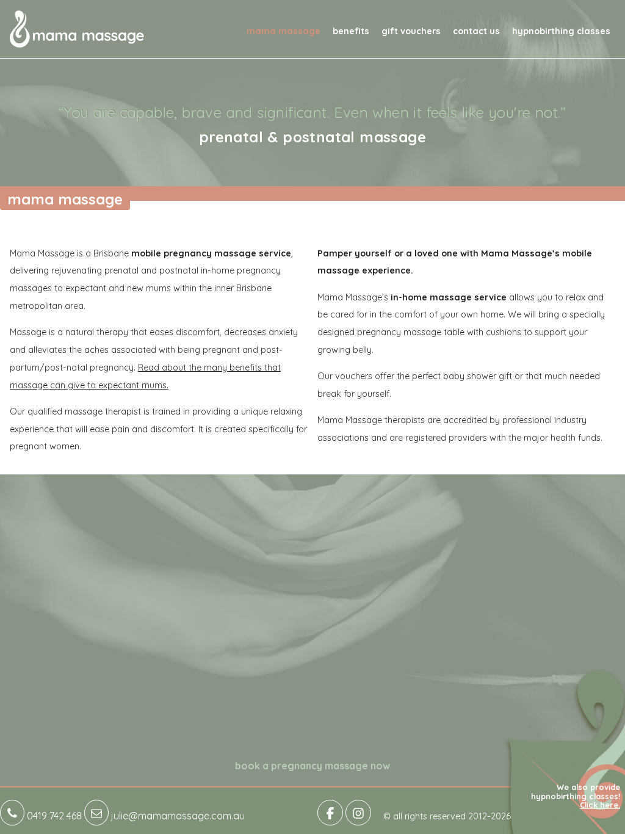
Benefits (351, 31)
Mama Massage (283, 31)
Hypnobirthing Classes (561, 31)
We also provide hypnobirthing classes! (575, 796)
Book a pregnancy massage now (312, 766)
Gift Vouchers (411, 31)
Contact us (476, 31)
